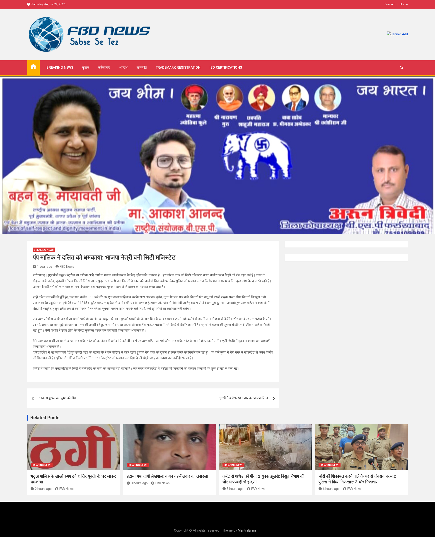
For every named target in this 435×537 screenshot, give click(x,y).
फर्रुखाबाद (104, 67)
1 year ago (44, 266)
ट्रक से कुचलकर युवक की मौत (57, 398)
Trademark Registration (178, 67)
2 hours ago (43, 489)
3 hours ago (139, 483)
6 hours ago (331, 489)
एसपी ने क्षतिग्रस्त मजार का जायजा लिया (244, 398)
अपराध (123, 67)
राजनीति (142, 67)
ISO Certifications (226, 67)
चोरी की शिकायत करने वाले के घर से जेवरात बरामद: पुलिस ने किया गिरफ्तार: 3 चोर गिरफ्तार (357, 479)
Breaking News (59, 67)
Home (404, 4)
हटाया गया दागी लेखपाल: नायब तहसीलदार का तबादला (167, 476)
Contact (389, 4)
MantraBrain (247, 530)
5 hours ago (235, 489)
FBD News (67, 266)
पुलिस (85, 67)
